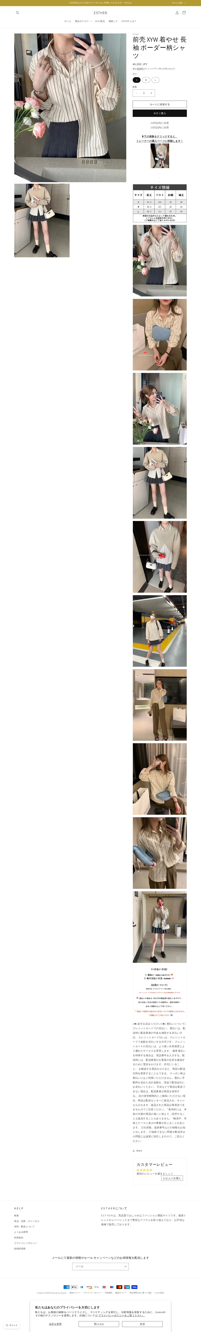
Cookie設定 (159, 1293)
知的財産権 (20, 1248)
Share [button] (139, 1150)
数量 (135, 87)
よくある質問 (21, 1232)
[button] (17, 12)
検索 (16, 1215)
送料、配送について (24, 1226)
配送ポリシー (121, 1293)
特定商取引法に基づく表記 (141, 1293)
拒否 (142, 1324)
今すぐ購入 (160, 113)
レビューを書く (172, 1178)
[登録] (125, 1266)
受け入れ (99, 1324)
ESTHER (46, 1293)
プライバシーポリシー (25, 1243)
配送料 (140, 68)
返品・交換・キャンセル (26, 1220)
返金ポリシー (75, 1293)
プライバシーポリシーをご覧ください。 (121, 1315)
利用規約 (18, 1237)
